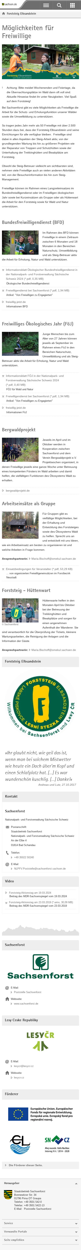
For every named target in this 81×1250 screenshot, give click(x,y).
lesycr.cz (19, 1077)
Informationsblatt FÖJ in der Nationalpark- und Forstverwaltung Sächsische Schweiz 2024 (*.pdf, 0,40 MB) (35, 380)
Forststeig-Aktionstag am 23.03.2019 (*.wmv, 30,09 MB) (41, 902)
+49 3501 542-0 (33, 1201)
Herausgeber (11, 1183)
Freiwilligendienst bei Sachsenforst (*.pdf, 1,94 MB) (37, 290)
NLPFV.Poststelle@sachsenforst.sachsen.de (40, 868)
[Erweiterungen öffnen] (72, 5)
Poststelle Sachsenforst (27, 992)
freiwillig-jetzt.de (16, 301)
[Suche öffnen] (59, 5)
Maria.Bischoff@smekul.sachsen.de (53, 558)
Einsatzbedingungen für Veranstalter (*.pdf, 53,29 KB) (39, 569)
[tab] (40, 1183)
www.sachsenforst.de (26, 1003)
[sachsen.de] (10, 4)
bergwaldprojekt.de (18, 490)
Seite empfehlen (14, 1240)
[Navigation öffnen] (46, 5)
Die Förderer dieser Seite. (26, 1165)
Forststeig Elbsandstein (21, 13)
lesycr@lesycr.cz (24, 1066)
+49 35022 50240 (24, 857)
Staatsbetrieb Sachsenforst (29, 1191)
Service (8, 1223)
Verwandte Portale (15, 1231)
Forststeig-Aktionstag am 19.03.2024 (30, 892)
